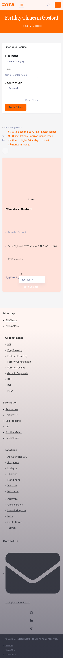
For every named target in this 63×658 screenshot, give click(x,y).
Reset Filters (31, 100)
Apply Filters (15, 107)
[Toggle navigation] (21, 4)
